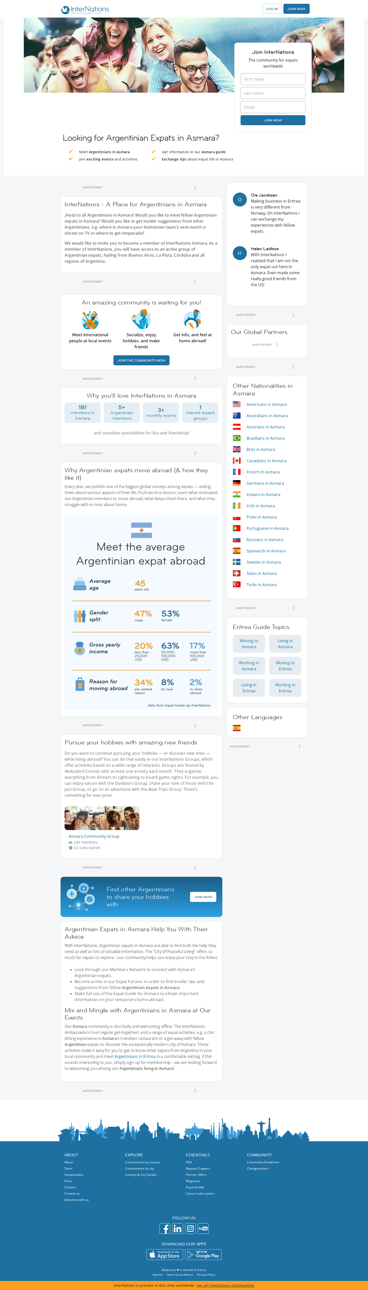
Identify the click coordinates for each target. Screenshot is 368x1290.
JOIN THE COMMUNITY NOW (141, 360)
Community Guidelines (263, 1162)
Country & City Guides (141, 1175)
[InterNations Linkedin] (177, 1228)
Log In (272, 9)
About (68, 1162)
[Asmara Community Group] (104, 828)
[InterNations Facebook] (164, 1228)
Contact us (72, 1193)
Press (68, 1181)
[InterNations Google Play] (203, 1254)
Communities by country (142, 1162)
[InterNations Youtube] (203, 1228)
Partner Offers (196, 1175)
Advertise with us (76, 1200)
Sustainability (74, 1175)
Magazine (193, 1181)
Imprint (157, 1274)
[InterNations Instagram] (190, 1228)
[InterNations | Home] (84, 11)
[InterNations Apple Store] (164, 1254)
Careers (70, 1187)
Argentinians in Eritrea (134, 1056)
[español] (237, 728)
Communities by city (139, 1168)
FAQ (189, 1162)
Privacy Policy (206, 1274)
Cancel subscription (200, 1193)
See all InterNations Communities (225, 1285)
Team (68, 1168)
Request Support (198, 1168)
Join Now (296, 9)
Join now (273, 120)
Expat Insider (195, 1187)
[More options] (195, 187)
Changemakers (258, 1168)
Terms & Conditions (179, 1274)
